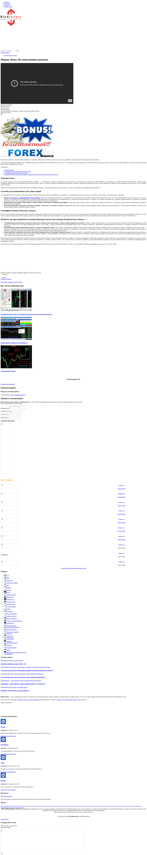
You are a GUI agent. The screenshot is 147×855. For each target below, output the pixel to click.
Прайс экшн (54, 806)
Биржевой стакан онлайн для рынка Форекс (14, 690)
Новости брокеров (11, 613)
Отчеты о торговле (11, 618)
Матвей (3, 727)
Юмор (11, 654)
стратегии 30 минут (29, 806)
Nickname (4, 411)
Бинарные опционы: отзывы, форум (12, 664)
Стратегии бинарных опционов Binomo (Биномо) (89, 806)
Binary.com (7, 3)
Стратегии (9, 641)
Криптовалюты (10, 604)
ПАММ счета (10, 623)
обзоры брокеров (34, 699)
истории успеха (61, 699)
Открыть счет (121, 485)
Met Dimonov (5, 745)
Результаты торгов (11, 629)
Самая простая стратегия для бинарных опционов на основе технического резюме (26, 670)
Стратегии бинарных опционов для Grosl (40, 806)
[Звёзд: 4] (21, 273)
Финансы (9, 645)
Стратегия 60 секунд (71, 806)
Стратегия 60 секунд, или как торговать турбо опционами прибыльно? (22, 677)
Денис (2, 762)
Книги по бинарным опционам (6, 806)
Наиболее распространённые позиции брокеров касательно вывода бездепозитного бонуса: (31, 174)
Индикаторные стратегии (10, 807)
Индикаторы (10, 599)
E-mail (3, 414)
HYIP (7, 578)
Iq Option (6, 5)
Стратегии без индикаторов (113, 806)
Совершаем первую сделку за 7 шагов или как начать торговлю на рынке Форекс (26, 314)
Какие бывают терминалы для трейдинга (13, 343)
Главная (6, 2)
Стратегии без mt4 (134, 806)
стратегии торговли (23, 699)
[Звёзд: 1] (4, 273)
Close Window (5, 819)
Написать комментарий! (8, 384)
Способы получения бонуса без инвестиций (17, 171)
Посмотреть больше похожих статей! (11, 282)
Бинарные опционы (12, 583)
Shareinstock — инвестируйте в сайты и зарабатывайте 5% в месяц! (22, 684)
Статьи (12, 637)
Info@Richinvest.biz (6, 796)
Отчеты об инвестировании (14, 621)
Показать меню (5, 52)
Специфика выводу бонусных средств (15, 173)
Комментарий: (5, 408)
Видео (8, 592)
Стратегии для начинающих (62, 806)
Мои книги (9, 611)
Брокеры (8, 587)
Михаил (3, 780)
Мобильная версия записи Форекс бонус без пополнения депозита (73, 812)
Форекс (8, 650)
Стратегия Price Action (8, 371)
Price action (50, 806)
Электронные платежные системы (16, 652)
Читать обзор (121, 488)
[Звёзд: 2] (9, 273)
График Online (8, 6)
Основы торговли (6, 279)
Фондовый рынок (11, 647)
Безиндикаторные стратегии (103, 806)
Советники (9, 636)
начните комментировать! (17, 395)
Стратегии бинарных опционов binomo (19, 806)
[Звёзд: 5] (27, 273)
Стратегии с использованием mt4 (124, 806)
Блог (7, 585)
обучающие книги (71, 699)
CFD (7, 575)
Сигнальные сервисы (12, 632)
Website (3, 417)
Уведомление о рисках (10, 55)
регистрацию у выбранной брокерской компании (24, 198)
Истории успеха (10, 602)
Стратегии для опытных (19, 807)
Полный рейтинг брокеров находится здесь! (73, 568)
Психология (15, 627)
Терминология (9, 170)
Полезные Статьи (11, 625)
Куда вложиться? (11, 606)
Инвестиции (9, 597)
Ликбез (8, 609)
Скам (10, 633)
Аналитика (9, 580)
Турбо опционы (78, 806)
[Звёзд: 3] (15, 273)
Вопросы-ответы (11, 594)
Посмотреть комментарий (8, 736)
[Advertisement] (52, 38)
